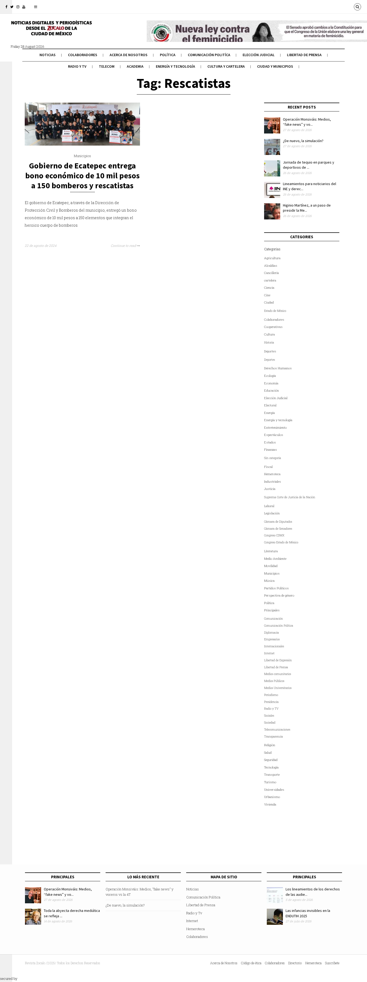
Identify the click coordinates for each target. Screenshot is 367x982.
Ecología (270, 376)
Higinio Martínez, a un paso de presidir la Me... (307, 208)
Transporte (272, 774)
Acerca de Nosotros (128, 54)
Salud (268, 752)
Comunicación (273, 618)
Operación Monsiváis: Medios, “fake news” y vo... (307, 122)
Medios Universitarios (278, 688)
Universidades (274, 790)
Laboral (269, 506)
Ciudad (269, 302)
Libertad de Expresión (278, 660)
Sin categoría (272, 458)
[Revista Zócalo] (51, 31)
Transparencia (273, 736)
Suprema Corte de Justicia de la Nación (289, 497)
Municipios (82, 155)
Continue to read (124, 245)
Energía (269, 413)
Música (269, 581)
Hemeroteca (272, 474)
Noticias (47, 54)
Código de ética (251, 963)
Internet (269, 653)
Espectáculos (273, 435)
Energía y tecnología (175, 66)
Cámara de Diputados (278, 522)
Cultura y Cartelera (226, 66)
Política (167, 54)
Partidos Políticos (276, 588)
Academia (135, 66)
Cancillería (271, 273)
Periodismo (271, 695)
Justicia (269, 489)
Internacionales (274, 646)
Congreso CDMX (274, 535)
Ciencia (269, 288)
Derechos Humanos (278, 368)
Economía (271, 383)
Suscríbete (332, 963)
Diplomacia (271, 632)
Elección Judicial (259, 54)
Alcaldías (270, 265)
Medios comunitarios (277, 674)
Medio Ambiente (275, 559)
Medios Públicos (274, 681)
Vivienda (270, 804)
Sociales (269, 715)
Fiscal (268, 467)
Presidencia (271, 702)
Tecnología (271, 767)
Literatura (271, 551)
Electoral (270, 405)
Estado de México (275, 311)
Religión (269, 745)
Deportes (270, 351)
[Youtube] (23, 6)
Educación (271, 390)
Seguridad (271, 760)
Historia (269, 342)
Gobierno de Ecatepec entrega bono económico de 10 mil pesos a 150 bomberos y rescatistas (82, 175)
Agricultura (272, 258)
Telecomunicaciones (277, 729)
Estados (270, 442)
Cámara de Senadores (278, 528)
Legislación (272, 513)
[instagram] (17, 6)
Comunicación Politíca (209, 54)
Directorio (295, 963)
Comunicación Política (278, 625)
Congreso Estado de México (281, 542)
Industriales (272, 481)
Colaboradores (82, 54)
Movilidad (271, 566)
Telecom (106, 66)
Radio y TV (271, 708)
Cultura (269, 334)
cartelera (270, 280)
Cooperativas (273, 327)
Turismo (270, 782)
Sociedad (269, 722)
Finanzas (270, 449)
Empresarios (272, 639)
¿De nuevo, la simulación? (303, 140)
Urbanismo (272, 797)
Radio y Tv (77, 66)
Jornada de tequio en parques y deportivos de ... (308, 165)
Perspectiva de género (279, 595)
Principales (272, 610)
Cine (267, 295)
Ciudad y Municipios (275, 66)
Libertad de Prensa (304, 54)
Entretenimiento (275, 427)
